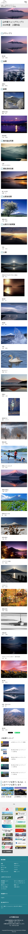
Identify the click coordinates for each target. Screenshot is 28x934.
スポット (3, 865)
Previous (1, 792)
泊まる (2, 869)
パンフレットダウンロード (19, 883)
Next (26, 792)
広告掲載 (3, 883)
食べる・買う (3, 867)
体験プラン (16, 863)
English (2, 897)
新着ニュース (16, 871)
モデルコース (16, 865)
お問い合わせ (16, 887)
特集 (2, 863)
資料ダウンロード (4, 885)
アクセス (16, 869)
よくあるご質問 (4, 887)
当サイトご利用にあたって (19, 881)
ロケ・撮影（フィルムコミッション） (7, 907)
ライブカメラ (3, 888)
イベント (16, 867)
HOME (2, 5)
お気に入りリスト (4, 871)
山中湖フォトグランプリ (9, 5)
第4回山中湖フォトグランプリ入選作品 (8, 6)
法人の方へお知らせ (18, 906)
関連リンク (16, 885)
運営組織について (4, 881)
